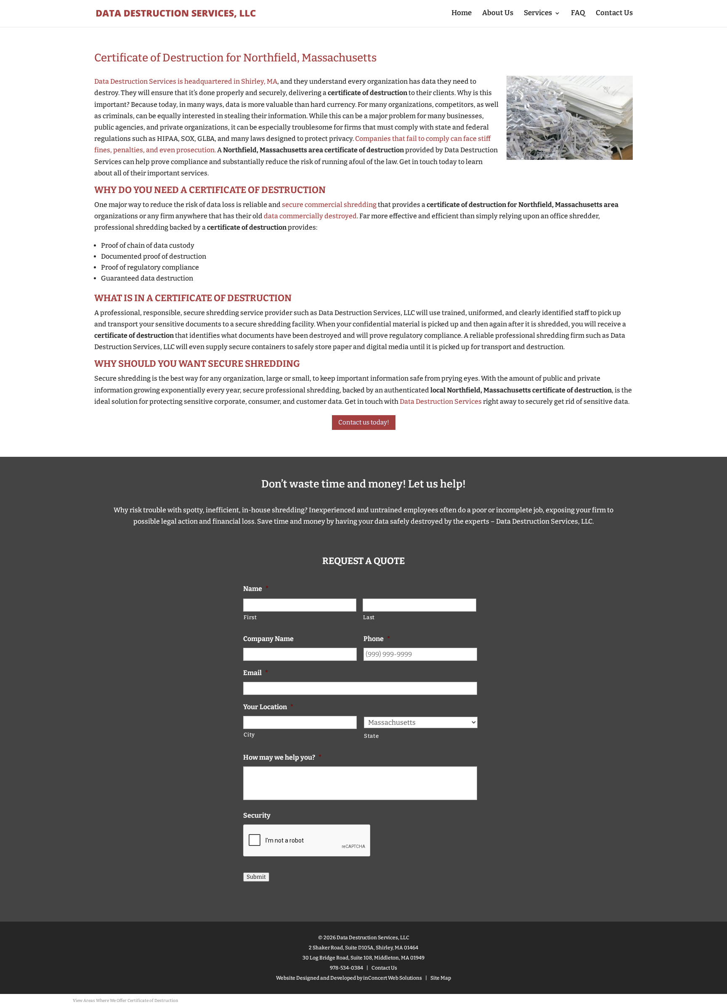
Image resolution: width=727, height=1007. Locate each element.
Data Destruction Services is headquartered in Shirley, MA (185, 81)
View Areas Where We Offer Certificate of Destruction (125, 1000)
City (249, 734)
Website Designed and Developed (316, 978)
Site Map (440, 978)
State (371, 736)
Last (369, 617)
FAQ (578, 13)
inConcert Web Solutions (392, 978)
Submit (256, 877)
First (250, 617)
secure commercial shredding (329, 205)
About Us (497, 13)
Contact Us (614, 13)
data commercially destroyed (310, 216)
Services (538, 13)
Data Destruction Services (441, 401)
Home (461, 13)
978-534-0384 (346, 968)
